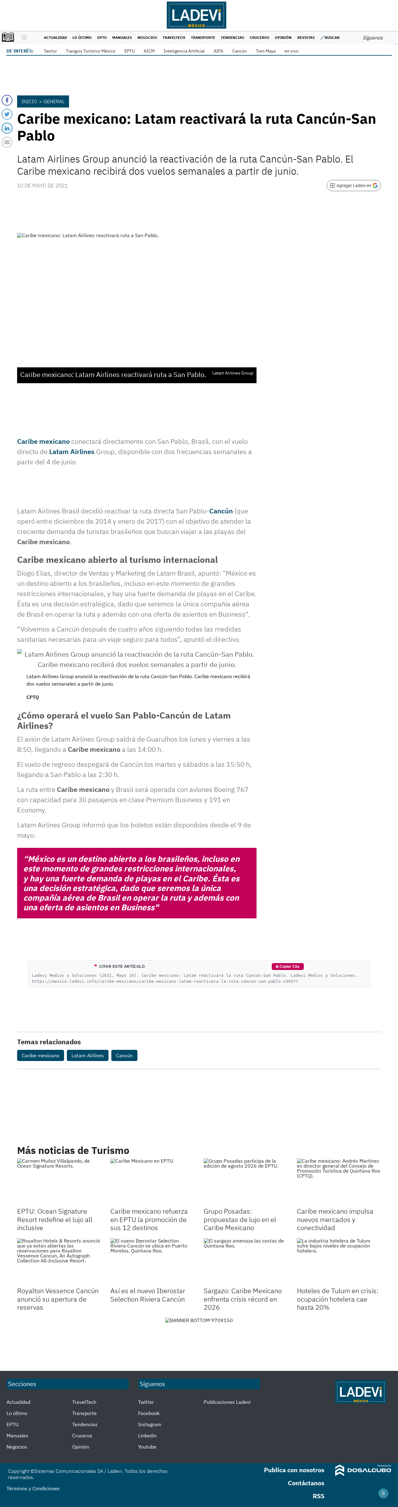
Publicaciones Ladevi (227, 1402)
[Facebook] (7, 100)
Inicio (29, 101)
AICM (149, 51)
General (54, 101)
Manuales (122, 37)
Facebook (149, 1413)
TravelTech (174, 37)
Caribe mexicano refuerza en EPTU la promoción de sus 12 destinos (149, 1219)
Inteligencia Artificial (184, 51)
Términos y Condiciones (33, 1488)
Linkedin (147, 1435)
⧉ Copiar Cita (287, 966)
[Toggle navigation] (22, 37)
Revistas (306, 37)
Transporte (203, 37)
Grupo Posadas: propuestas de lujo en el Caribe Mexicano (240, 1219)
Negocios (147, 37)
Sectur (50, 51)
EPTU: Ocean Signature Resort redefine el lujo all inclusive (54, 1219)
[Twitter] (7, 114)
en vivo (291, 51)
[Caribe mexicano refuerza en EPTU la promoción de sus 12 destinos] (152, 1182)
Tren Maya (265, 51)
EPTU (102, 37)
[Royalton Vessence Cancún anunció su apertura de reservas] (59, 1261)
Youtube (147, 1447)
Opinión (283, 37)
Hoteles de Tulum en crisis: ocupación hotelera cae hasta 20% (337, 1299)
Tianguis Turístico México (90, 51)
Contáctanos (306, 1483)
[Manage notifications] (383, 1493)
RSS (318, 1496)
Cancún (239, 51)
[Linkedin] (7, 128)
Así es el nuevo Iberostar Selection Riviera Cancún (147, 1294)
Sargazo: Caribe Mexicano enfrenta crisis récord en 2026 (243, 1299)
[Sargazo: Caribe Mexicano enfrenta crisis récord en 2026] (246, 1261)
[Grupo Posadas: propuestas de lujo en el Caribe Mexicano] (246, 1182)
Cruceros (259, 37)
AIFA (218, 51)
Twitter (146, 1402)
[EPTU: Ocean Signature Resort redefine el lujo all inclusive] (59, 1182)
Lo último (82, 37)
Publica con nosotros (294, 1470)
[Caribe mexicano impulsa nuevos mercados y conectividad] (339, 1182)
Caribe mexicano (43, 441)
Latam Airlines (72, 451)
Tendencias (232, 37)
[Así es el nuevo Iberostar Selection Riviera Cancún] (152, 1261)
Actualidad (55, 37)
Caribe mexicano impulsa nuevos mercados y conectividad (335, 1219)
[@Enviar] (7, 142)
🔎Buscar (330, 37)
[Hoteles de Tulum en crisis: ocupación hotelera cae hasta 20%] (339, 1261)
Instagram (149, 1424)
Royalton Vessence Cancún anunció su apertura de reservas (58, 1299)
